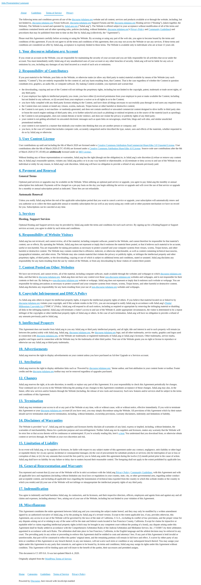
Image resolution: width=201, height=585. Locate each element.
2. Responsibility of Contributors (43, 71)
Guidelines (36, 13)
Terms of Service (54, 13)
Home (22, 574)
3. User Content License (37, 139)
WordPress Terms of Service (58, 559)
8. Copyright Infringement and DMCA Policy (53, 293)
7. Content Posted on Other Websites (46, 267)
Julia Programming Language (15, 3)
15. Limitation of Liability (38, 443)
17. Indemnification (33, 489)
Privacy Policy (137, 29)
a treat (121, 433)
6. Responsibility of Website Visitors (46, 235)
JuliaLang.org (71, 26)
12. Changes (28, 378)
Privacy (69, 13)
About (23, 13)
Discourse (35, 581)
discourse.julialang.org (82, 19)
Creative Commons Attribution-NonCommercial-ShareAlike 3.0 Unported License (136, 145)
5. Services (27, 213)
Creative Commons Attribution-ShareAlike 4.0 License (115, 148)
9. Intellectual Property (36, 323)
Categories (32, 574)
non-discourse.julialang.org (117, 277)
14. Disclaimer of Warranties (41, 420)
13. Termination (31, 401)
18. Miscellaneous (32, 505)
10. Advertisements (33, 349)
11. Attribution (30, 362)
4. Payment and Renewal (37, 170)
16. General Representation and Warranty (51, 466)
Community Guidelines (159, 29)
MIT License (85, 152)
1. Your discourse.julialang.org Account (48, 51)
